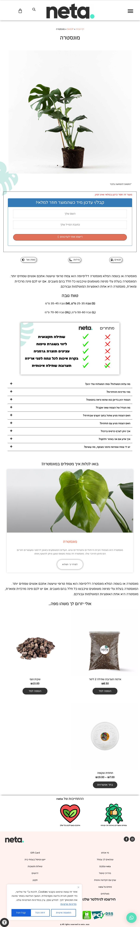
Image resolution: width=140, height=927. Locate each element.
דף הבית (80, 29)
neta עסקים (105, 866)
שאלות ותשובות (35, 866)
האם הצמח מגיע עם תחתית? (115, 423)
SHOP (70, 29)
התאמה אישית (63, 912)
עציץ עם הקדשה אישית (105, 880)
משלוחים (105, 893)
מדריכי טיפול (105, 873)
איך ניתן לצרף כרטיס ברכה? (115, 431)
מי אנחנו (105, 852)
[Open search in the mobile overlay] (34, 9)
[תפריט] (130, 11)
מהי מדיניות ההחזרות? (118, 391)
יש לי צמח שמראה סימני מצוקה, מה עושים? (107, 447)
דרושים (35, 873)
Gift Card (35, 852)
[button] (70, 384)
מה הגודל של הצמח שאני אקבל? (113, 407)
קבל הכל (21, 912)
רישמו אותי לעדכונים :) (70, 236)
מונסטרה (70, 542)
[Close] (78, 887)
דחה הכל (40, 912)
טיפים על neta (105, 887)
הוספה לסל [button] (105, 691)
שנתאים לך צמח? (105, 859)
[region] (44, 902)
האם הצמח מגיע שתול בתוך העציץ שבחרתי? (106, 415)
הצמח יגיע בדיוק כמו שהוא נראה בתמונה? (108, 399)
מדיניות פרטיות (68, 904)
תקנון (35, 880)
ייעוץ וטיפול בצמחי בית (35, 859)
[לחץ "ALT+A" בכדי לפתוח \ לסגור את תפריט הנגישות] (4, 922)
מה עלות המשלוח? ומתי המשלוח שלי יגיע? (107, 384)
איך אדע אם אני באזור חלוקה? (114, 439)
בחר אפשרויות (105, 784)
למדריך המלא (70, 564)
